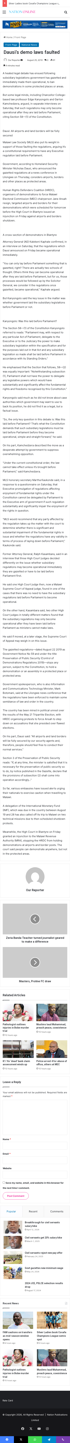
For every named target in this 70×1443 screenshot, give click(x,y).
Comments (56, 1211)
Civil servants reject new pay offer (44, 1252)
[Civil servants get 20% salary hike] (13, 1242)
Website (7, 1168)
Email (7, 1153)
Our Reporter (14, 60)
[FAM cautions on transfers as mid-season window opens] (18, 1320)
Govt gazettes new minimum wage (44, 1268)
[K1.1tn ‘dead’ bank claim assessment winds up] (18, 1049)
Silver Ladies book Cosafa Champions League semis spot (39, 3)
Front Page (20, 37)
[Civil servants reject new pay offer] (13, 1257)
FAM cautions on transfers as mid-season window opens (17, 1336)
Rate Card (8, 1400)
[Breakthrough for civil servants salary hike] (13, 1227)
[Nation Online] (22, 12)
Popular (11, 1211)
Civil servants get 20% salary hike (43, 1237)
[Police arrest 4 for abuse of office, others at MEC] (51, 1049)
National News (29, 44)
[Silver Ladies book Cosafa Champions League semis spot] (52, 1320)
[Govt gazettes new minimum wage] (13, 1272)
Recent (33, 1211)
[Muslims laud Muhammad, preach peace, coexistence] (51, 1012)
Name (7, 1139)
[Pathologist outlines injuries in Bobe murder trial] (18, 1012)
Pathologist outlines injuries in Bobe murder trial (16, 1027)
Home (9, 37)
